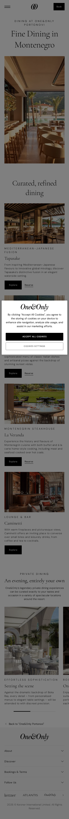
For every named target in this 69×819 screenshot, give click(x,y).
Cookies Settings (34, 346)
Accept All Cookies (34, 336)
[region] (34, 328)
